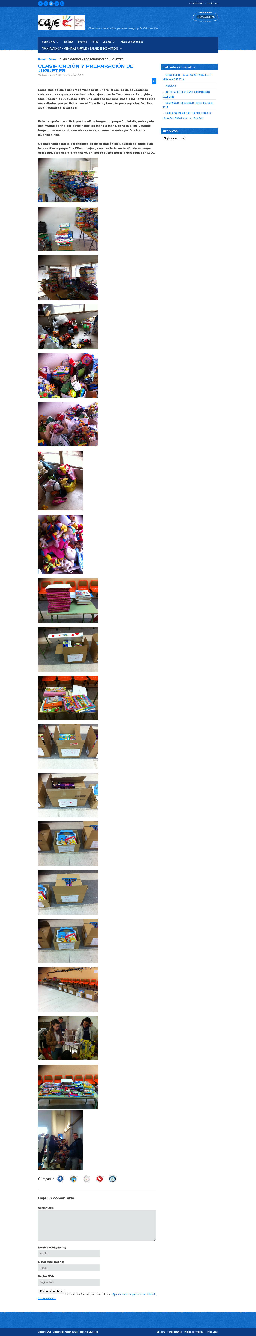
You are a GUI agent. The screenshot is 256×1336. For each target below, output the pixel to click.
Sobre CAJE (47, 42)
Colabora (161, 1332)
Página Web (46, 1276)
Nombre (52, 1247)
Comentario (46, 1207)
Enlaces (106, 42)
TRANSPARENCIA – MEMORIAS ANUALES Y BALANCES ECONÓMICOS (79, 49)
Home (42, 59)
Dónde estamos (174, 1332)
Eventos (82, 41)
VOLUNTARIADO (196, 3)
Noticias (68, 41)
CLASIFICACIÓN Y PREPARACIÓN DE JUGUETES (85, 68)
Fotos (95, 41)
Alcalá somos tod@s (132, 41)
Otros (52, 59)
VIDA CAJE (171, 85)
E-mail (51, 1261)
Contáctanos (212, 3)
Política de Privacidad (194, 1332)
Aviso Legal (212, 1332)
